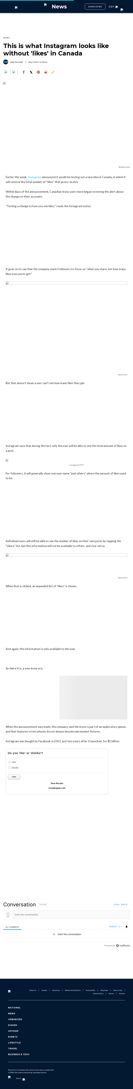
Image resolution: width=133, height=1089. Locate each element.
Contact (44, 990)
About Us (32, 990)
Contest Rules (98, 993)
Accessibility (90, 990)
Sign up (124, 904)
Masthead (104, 990)
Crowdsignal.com (57, 788)
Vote (14, 777)
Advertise (56, 990)
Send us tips (117, 990)
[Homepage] (13, 991)
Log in (116, 904)
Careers (122, 993)
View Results (57, 783)
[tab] (12, 927)
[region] (66, 925)
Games (111, 993)
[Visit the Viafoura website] (123, 945)
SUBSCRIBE (95, 6)
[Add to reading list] (14, 72)
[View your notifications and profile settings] (126, 926)
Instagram (34, 177)
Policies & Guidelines (73, 990)
